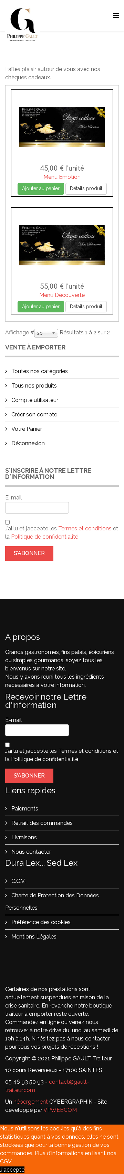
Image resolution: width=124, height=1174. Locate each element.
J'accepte (12, 1169)
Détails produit (86, 188)
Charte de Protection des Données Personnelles (52, 901)
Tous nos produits (33, 385)
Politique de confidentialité (44, 536)
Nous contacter (30, 852)
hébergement (30, 1101)
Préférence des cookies (40, 922)
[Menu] (116, 15)
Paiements (24, 808)
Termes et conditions (85, 528)
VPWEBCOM (60, 1110)
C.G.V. (17, 881)
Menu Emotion (62, 177)
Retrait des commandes (41, 823)
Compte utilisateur (34, 400)
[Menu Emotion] (62, 127)
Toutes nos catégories (39, 371)
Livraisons (23, 837)
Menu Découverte (62, 295)
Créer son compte (33, 414)
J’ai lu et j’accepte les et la (61, 532)
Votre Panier (26, 429)
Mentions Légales (33, 936)
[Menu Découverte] (62, 245)
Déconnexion (27, 443)
